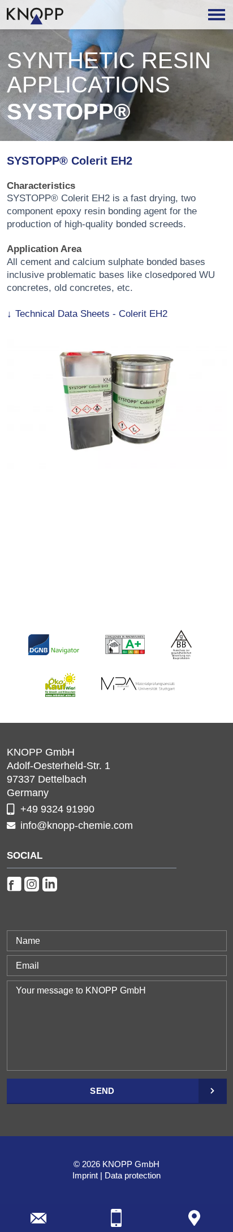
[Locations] (194, 1218)
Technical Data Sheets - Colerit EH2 (91, 313)
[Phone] (117, 1218)
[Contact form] (38, 1218)
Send (102, 1091)
